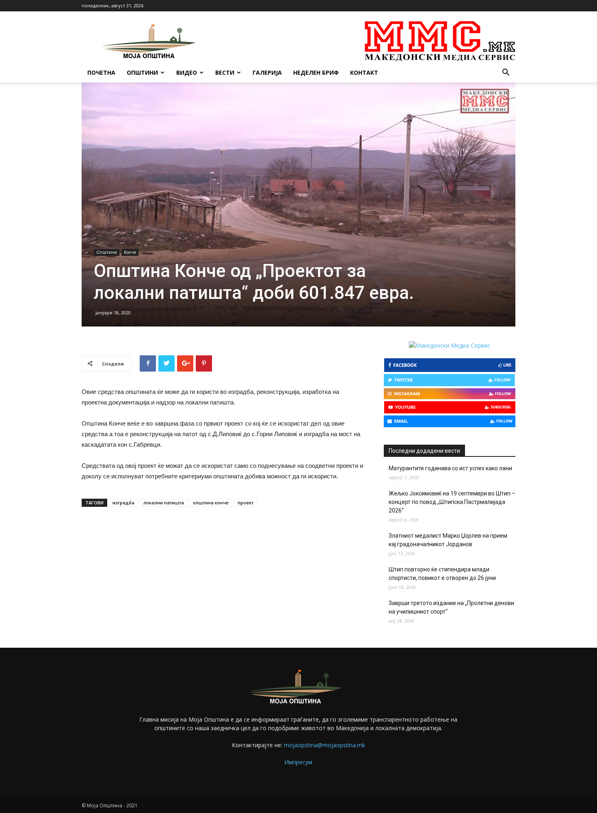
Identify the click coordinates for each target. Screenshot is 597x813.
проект (245, 502)
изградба (123, 502)
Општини (142, 72)
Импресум (298, 762)
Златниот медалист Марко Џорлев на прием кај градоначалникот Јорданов (448, 539)
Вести (224, 72)
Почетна (101, 72)
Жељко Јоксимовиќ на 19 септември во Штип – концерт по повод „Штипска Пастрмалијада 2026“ (452, 502)
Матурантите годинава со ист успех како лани (450, 468)
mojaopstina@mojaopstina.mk (324, 745)
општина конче (211, 502)
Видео (186, 72)
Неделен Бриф (316, 72)
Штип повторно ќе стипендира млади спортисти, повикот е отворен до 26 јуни (442, 573)
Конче (130, 252)
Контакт (364, 72)
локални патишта (163, 502)
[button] (505, 73)
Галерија (267, 72)
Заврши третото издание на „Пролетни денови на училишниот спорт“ (451, 607)
